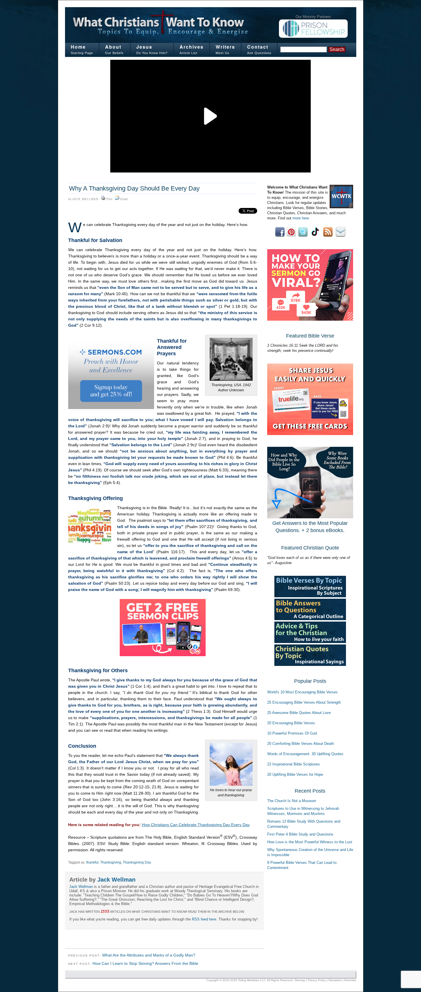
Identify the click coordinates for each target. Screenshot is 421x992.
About (113, 46)
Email (123, 199)
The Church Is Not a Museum (291, 801)
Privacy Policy (317, 980)
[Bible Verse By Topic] (310, 596)
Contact (257, 46)
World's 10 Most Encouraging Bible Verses (302, 692)
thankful (92, 862)
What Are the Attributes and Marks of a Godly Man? (148, 955)
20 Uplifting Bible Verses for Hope (295, 774)
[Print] (103, 199)
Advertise (350, 980)
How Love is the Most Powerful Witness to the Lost (309, 842)
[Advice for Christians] (310, 642)
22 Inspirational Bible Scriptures (293, 764)
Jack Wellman (85, 199)
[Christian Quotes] (310, 664)
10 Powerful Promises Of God (292, 733)
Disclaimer (335, 980)
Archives (192, 46)
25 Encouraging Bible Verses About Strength (304, 702)
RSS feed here (204, 919)
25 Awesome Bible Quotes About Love (299, 713)
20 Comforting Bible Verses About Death (300, 743)
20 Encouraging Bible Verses (291, 723)
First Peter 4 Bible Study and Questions (300, 834)
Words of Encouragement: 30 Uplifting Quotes (305, 754)
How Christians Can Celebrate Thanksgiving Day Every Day (196, 824)
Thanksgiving (110, 862)
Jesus (144, 46)
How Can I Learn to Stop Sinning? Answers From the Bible (145, 963)
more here (300, 218)
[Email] (117, 199)
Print (109, 199)
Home (78, 46)
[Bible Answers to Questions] (310, 619)
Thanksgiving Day (137, 862)
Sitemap (299, 980)
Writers (225, 46)
